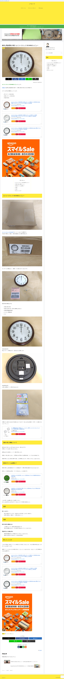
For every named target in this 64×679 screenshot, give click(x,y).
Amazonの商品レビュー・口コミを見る (18, 105)
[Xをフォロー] (21, 647)
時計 (3, 633)
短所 (16, 187)
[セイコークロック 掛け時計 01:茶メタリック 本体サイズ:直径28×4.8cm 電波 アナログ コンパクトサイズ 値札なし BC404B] (7, 104)
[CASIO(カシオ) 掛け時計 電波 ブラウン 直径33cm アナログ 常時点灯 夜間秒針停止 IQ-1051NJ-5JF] (7, 491)
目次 (21, 180)
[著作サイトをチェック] (19, 647)
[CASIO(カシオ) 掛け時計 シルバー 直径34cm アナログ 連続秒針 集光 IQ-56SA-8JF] (7, 478)
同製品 (3, 87)
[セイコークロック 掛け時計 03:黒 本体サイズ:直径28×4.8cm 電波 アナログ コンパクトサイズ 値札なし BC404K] (7, 131)
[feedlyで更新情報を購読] (23, 647)
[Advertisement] (32, 17)
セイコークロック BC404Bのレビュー (22, 182)
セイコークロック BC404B (7, 232)
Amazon (13, 108)
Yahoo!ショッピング (22, 108)
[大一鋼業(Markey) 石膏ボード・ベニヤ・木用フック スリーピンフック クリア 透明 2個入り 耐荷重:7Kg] (7, 431)
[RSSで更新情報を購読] (26, 647)
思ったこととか (18, 190)
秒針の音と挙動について (20, 184)
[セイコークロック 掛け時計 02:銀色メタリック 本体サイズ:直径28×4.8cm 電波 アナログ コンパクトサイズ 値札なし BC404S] (7, 118)
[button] (35, 79)
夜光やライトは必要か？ (20, 185)
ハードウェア (8, 633)
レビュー (12, 633)
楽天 (16, 108)
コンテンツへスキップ (4, 0)
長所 (16, 189)
